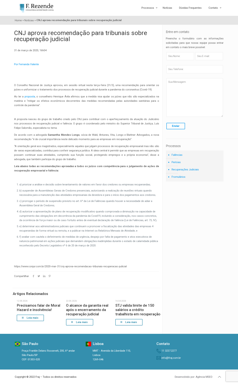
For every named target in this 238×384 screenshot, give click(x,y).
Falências (177, 154)
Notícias (29, 20)
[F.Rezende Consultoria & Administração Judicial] (36, 8)
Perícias (176, 162)
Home (18, 20)
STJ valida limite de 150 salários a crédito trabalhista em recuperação (137, 309)
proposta (30, 96)
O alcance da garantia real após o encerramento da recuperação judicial (87, 309)
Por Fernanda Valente (26, 64)
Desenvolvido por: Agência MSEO (193, 376)
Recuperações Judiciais (185, 169)
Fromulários (178, 176)
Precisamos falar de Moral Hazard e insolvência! (38, 307)
